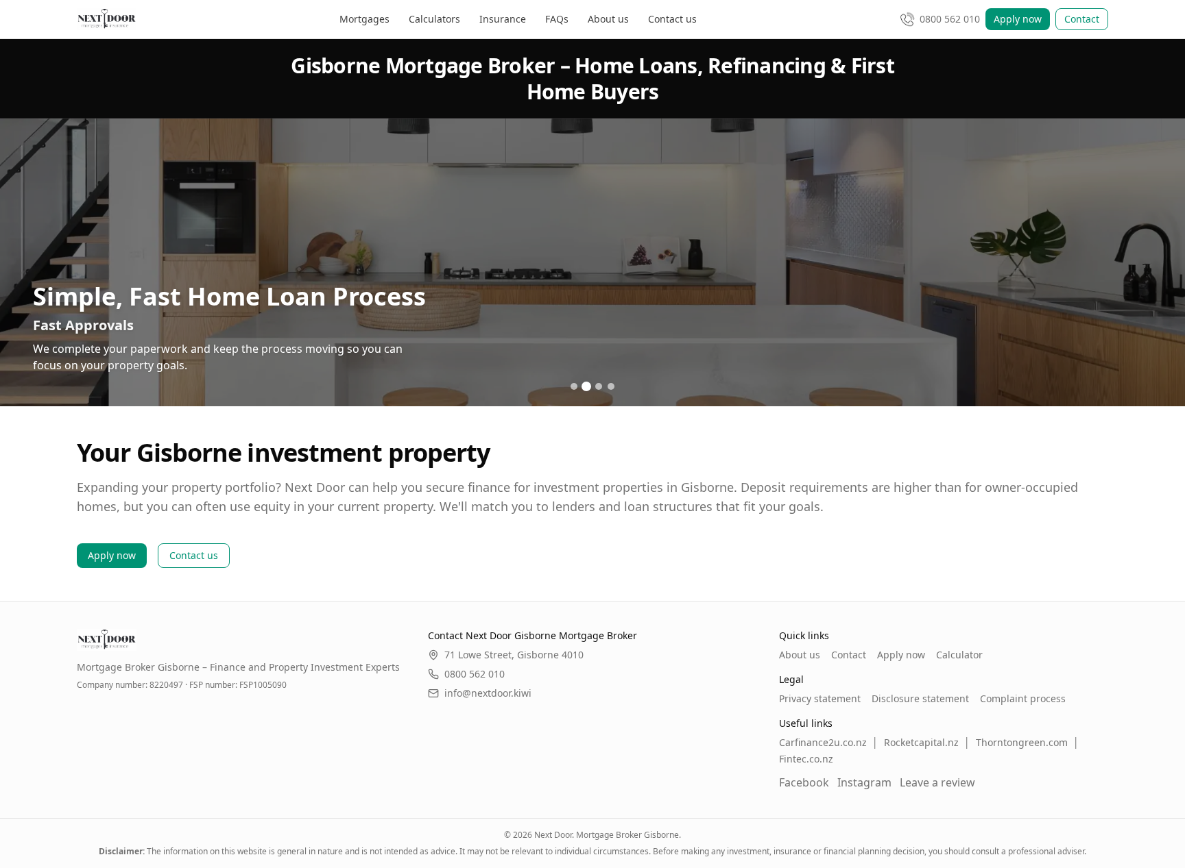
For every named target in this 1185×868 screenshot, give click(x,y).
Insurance (502, 18)
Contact (1081, 18)
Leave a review (937, 782)
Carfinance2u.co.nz (823, 742)
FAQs (556, 18)
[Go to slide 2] (586, 386)
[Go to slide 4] (611, 386)
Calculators (434, 18)
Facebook (804, 782)
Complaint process (1023, 698)
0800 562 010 (474, 673)
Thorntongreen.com (1022, 742)
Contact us (672, 18)
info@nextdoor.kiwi (487, 692)
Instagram (864, 782)
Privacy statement (820, 698)
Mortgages (364, 18)
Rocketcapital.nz (921, 742)
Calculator (959, 654)
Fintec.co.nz (806, 758)
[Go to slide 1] (574, 386)
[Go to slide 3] (598, 386)
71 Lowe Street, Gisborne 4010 (514, 654)
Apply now (1018, 18)
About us (608, 18)
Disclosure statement (920, 698)
